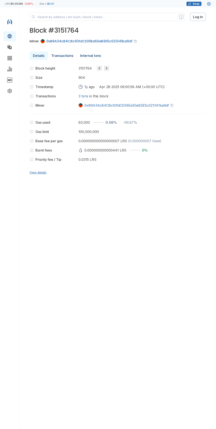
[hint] (32, 68)
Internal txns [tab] (90, 56)
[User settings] (209, 4)
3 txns (83, 96)
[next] (106, 68)
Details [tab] (39, 56)
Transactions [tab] (62, 56)
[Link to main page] (10, 22)
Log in (198, 17)
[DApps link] (9, 58)
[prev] (99, 68)
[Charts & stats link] (9, 69)
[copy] (136, 41)
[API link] (9, 80)
